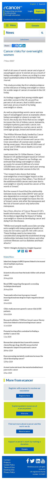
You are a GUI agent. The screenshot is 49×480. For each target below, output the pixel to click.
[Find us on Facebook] (26, 251)
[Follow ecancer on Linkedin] (38, 461)
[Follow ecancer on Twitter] (32, 461)
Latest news (24, 39)
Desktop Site (9, 470)
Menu (13, 25)
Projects (7, 462)
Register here (24, 396)
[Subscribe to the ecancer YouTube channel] (43, 461)
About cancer (24, 431)
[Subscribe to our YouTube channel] (30, 251)
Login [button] (30, 11)
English (33, 4)
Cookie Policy (9, 465)
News (10, 32)
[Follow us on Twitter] (19, 251)
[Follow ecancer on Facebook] (27, 461)
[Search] (42, 32)
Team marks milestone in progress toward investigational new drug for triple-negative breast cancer (24, 297)
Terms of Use (9, 467)
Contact (7, 460)
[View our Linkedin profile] (22, 251)
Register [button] (39, 11)
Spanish (42, 4)
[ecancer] (13, 7)
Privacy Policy (9, 472)
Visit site (24, 413)
